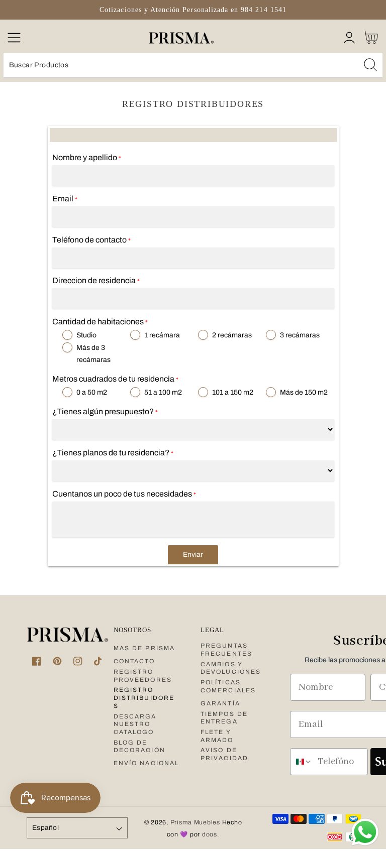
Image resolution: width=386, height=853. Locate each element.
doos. (210, 834)
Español (45, 827)
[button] (14, 38)
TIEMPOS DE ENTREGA (224, 717)
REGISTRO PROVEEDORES (143, 675)
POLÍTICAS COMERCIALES (228, 686)
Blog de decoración (139, 746)
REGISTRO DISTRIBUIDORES (144, 697)
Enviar (193, 554)
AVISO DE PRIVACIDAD (224, 754)
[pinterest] (57, 661)
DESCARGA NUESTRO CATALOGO (135, 724)
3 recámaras (300, 335)
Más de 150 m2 (304, 392)
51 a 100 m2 (163, 392)
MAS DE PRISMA (144, 648)
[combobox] (193, 65)
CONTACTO (134, 661)
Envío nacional (146, 763)
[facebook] (37, 661)
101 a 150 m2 (232, 392)
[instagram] (77, 661)
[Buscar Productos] (370, 64)
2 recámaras (232, 335)
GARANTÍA (220, 703)
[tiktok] (98, 661)
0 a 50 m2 (91, 392)
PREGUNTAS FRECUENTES (226, 649)
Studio (86, 335)
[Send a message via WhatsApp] (365, 832)
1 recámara (162, 335)
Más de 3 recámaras (93, 353)
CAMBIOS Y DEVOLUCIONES (231, 668)
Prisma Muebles (195, 822)
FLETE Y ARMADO (217, 736)
